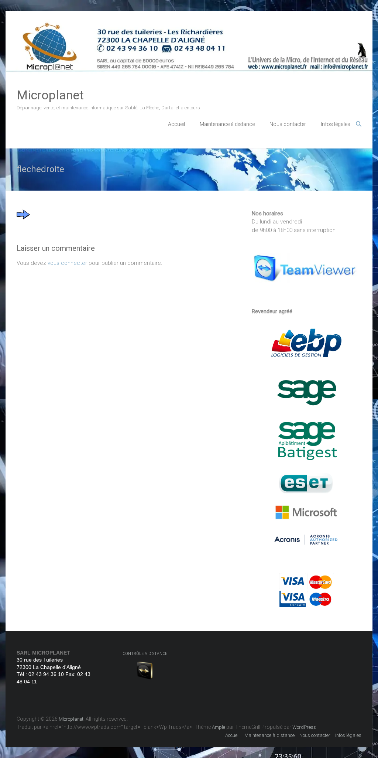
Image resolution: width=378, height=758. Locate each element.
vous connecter (67, 263)
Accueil (176, 124)
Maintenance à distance (227, 124)
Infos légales (335, 124)
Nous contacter (287, 124)
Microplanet (50, 95)
